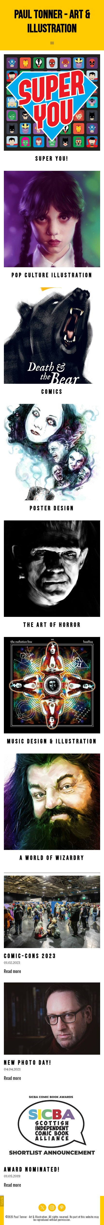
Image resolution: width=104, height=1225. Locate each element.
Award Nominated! (32, 1169)
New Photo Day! (28, 1063)
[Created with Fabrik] (2, 1201)
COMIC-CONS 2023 (30, 956)
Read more (12, 971)
